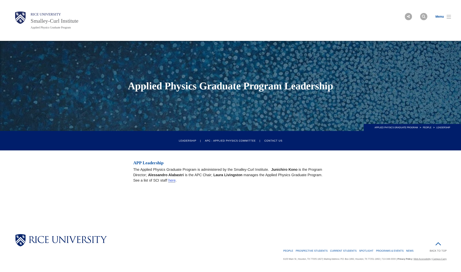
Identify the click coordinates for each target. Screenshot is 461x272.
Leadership (187, 140)
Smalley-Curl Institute (54, 21)
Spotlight (366, 250)
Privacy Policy (404, 259)
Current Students (343, 250)
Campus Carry (439, 259)
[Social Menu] (408, 16)
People (427, 127)
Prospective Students (312, 250)
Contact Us (273, 140)
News (409, 250)
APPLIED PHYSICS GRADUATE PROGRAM (396, 127)
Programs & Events (390, 250)
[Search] (423, 16)
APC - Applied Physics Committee (230, 140)
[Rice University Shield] (20, 17)
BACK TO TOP (438, 250)
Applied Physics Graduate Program (51, 27)
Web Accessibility (422, 259)
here (172, 180)
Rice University (46, 14)
